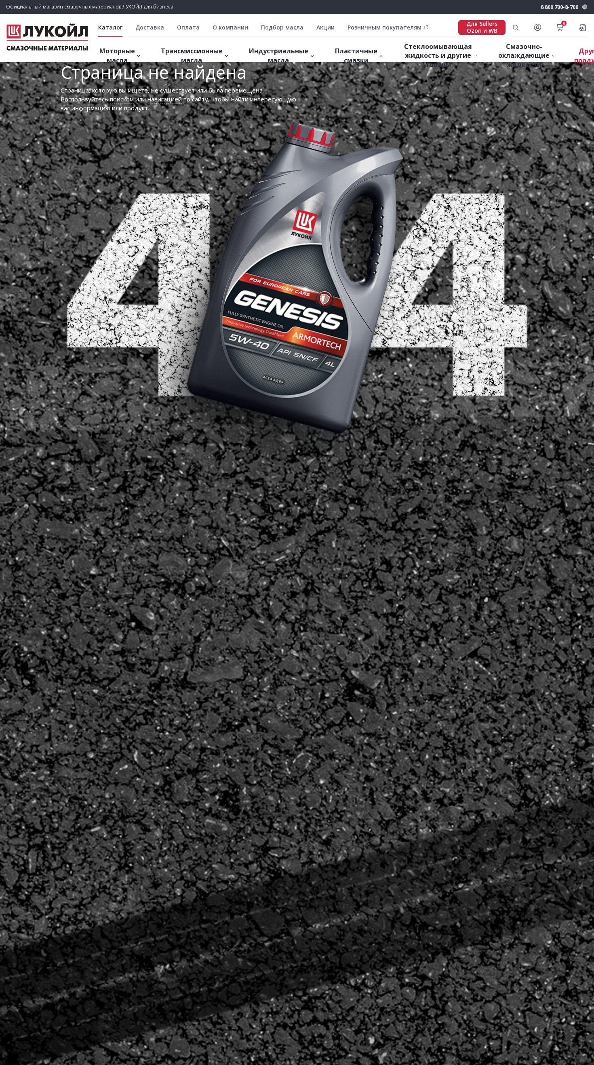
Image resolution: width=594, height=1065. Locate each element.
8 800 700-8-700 (559, 7)
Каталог (110, 27)
